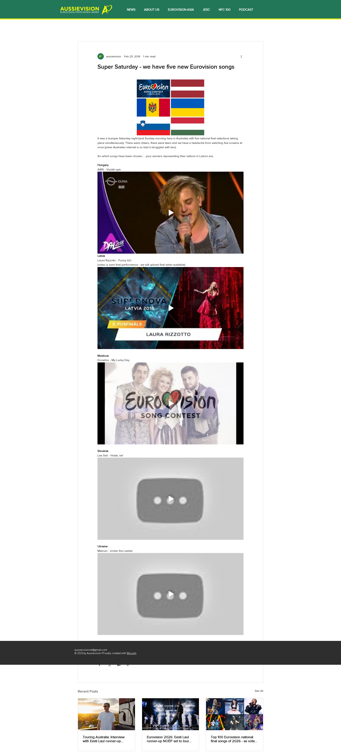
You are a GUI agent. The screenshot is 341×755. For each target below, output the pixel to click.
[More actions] (241, 56)
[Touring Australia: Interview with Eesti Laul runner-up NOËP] (106, 714)
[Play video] (170, 213)
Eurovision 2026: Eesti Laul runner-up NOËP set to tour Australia (168, 739)
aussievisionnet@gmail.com (90, 650)
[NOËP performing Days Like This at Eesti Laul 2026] (170, 714)
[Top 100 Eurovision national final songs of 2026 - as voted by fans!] (234, 714)
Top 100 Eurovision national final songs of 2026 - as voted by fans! (234, 739)
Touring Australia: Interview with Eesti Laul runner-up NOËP (104, 739)
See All (259, 690)
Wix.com (131, 653)
